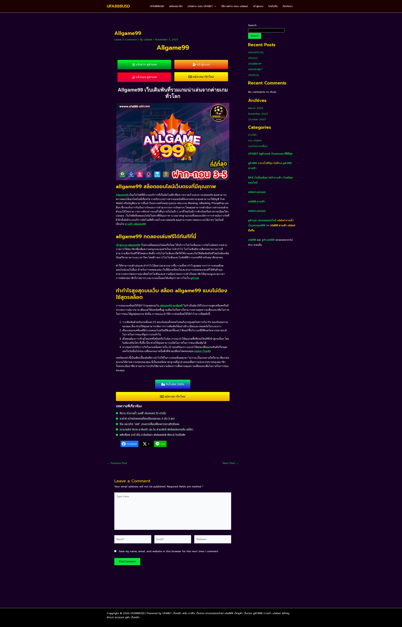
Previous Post (117, 463)
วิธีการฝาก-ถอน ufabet (234, 6)
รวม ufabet (255, 140)
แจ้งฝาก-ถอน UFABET (200, 6)
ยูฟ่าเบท (264, 153)
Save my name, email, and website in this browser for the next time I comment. (169, 551)
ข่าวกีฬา (252, 135)
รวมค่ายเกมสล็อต (257, 146)
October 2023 (257, 119)
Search (252, 25)
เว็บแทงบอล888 (256, 225)
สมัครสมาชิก (176, 6)
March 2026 (255, 108)
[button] (214, 6)
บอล (263, 192)
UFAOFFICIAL (256, 52)
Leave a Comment (125, 40)
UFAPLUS (253, 75)
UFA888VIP (255, 64)
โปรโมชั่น (273, 6)
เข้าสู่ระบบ (258, 6)
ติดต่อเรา (288, 6)
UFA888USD (118, 6)
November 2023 (258, 114)
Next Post (230, 463)
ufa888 (252, 240)
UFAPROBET (255, 69)
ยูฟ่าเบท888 (268, 240)
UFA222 (253, 58)
